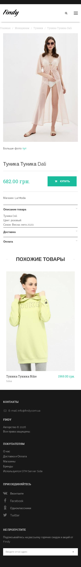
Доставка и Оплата (15, 456)
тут (24, 148)
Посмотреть (40, 359)
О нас (6, 451)
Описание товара (14, 209)
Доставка (9, 232)
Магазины (9, 461)
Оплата (8, 241)
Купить (64, 181)
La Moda (20, 198)
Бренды (8, 466)
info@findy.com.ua (29, 410)
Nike (9, 381)
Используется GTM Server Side (23, 471)
